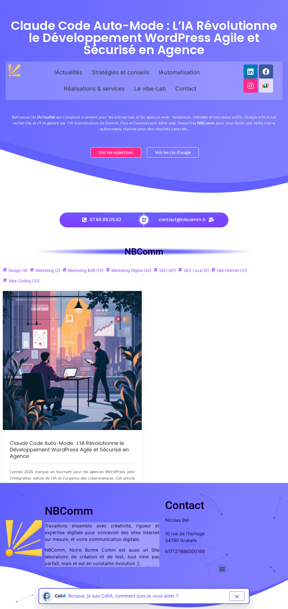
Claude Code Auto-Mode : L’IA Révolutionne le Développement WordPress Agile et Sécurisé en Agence (69, 449)
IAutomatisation (179, 72)
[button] (222, 569)
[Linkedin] (251, 71)
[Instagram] (251, 86)
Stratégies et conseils (120, 72)
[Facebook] (266, 71)
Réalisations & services (94, 88)
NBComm (144, 251)
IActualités (68, 72)
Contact (185, 88)
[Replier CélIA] (236, 596)
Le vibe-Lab (150, 88)
